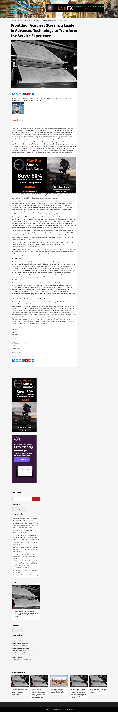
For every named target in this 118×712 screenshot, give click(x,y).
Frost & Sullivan (39, 237)
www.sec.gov (70, 321)
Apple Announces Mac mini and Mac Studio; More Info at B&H (25, 543)
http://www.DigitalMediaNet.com (21, 650)
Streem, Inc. (47, 130)
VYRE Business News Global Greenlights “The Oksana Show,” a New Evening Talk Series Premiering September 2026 (26, 563)
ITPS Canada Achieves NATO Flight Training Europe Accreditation (25, 531)
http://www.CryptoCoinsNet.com (21, 659)
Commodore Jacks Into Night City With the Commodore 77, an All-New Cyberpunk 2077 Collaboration (25, 549)
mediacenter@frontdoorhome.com (22, 357)
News (15, 607)
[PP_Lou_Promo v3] (44, 174)
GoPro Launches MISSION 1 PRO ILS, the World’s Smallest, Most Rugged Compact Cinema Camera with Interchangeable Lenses (26, 537)
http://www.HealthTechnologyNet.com (23, 654)
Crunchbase (58, 235)
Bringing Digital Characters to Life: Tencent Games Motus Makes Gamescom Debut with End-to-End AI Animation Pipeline (25, 526)
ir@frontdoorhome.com (19, 343)
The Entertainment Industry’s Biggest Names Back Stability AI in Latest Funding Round (25, 556)
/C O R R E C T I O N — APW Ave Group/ (23, 568)
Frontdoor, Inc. (38, 128)
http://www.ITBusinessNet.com (21, 641)
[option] (26, 603)
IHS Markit (35, 233)
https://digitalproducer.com (20, 645)
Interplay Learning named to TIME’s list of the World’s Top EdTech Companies (25, 520)
